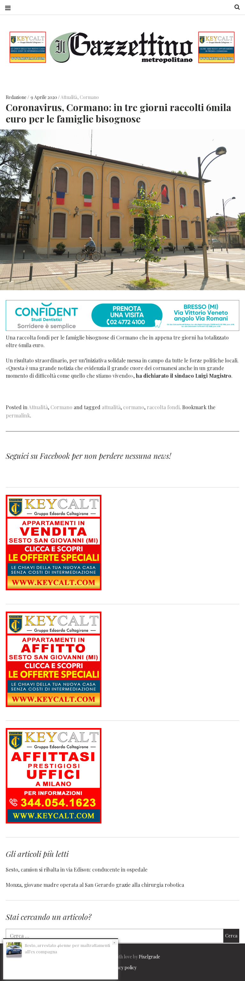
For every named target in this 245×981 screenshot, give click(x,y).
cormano (133, 407)
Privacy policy (122, 967)
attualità (111, 407)
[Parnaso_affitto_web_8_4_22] (53, 705)
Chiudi (114, 943)
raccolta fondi (163, 407)
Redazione (16, 97)
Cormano (89, 97)
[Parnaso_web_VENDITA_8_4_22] (53, 588)
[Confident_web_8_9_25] (122, 329)
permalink (18, 415)
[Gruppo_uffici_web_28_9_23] (53, 821)
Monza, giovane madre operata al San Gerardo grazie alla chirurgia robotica (95, 884)
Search (234, 7)
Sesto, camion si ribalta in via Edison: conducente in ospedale (76, 869)
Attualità (69, 97)
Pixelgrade (149, 957)
